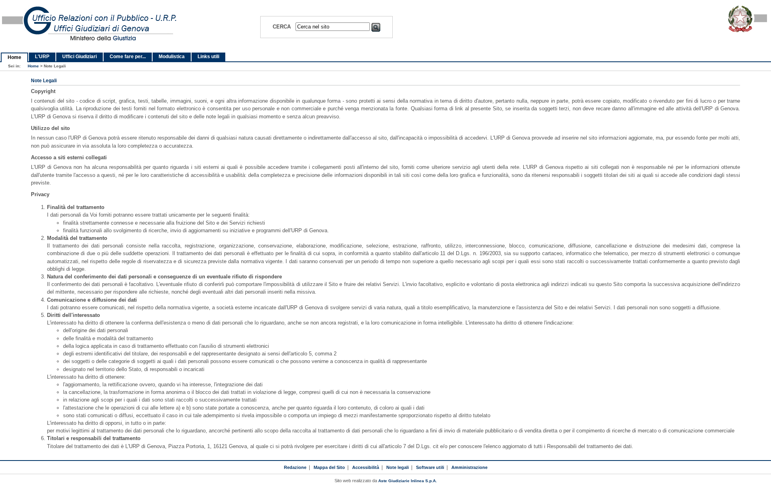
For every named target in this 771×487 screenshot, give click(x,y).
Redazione (295, 467)
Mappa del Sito (329, 467)
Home (14, 57)
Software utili (430, 467)
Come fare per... (128, 56)
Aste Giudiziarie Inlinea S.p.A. (407, 481)
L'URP (42, 56)
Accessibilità (365, 467)
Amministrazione (469, 467)
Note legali (397, 467)
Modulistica (172, 56)
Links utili (208, 56)
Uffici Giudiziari (79, 56)
